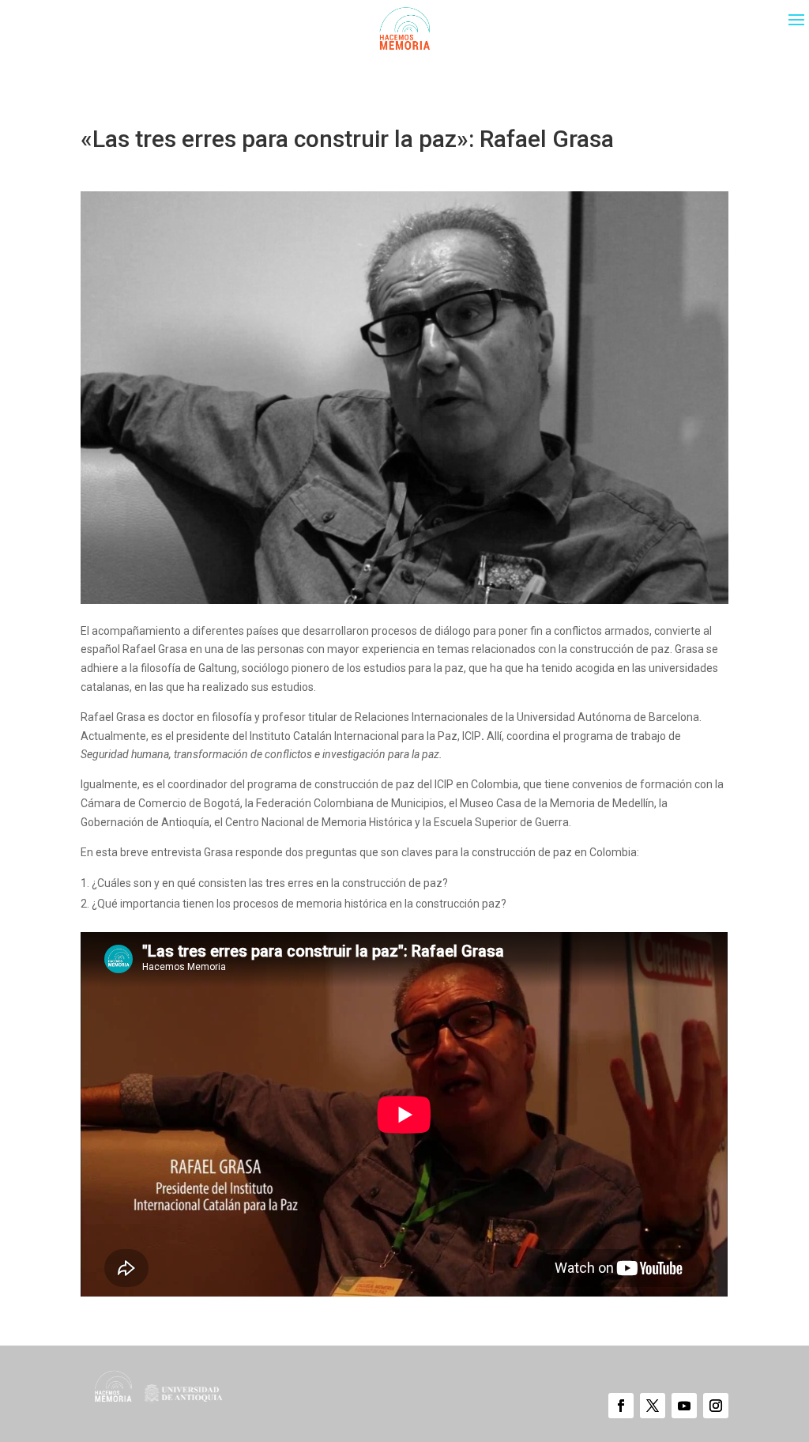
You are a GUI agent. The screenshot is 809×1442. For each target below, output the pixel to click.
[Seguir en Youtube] (684, 1405)
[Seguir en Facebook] (621, 1405)
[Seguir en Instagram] (715, 1405)
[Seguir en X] (652, 1405)
